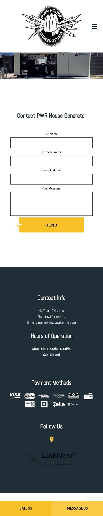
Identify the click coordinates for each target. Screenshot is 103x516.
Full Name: (51, 134)
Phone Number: (51, 152)
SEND (51, 225)
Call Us (25, 508)
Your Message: (51, 188)
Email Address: (51, 170)
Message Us (77, 508)
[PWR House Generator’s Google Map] (51, 440)
